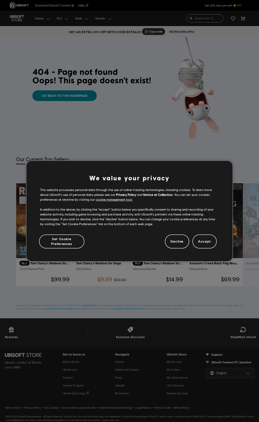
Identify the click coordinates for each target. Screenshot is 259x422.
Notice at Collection (158, 194)
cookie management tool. (114, 200)
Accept (204, 241)
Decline (177, 241)
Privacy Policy (126, 194)
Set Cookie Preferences (61, 241)
